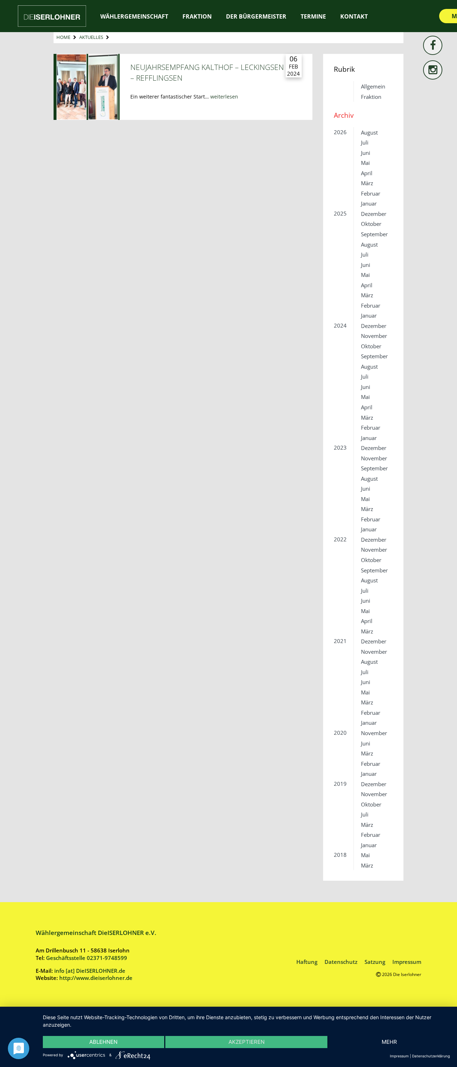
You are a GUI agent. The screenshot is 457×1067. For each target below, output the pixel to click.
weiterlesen (224, 96)
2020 (340, 732)
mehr (389, 1041)
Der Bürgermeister (256, 16)
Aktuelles (91, 37)
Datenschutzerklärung (431, 1056)
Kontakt (354, 16)
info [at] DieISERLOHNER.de (89, 970)
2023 (340, 447)
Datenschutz (341, 961)
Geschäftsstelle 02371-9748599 (86, 957)
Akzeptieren (246, 1041)
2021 (340, 640)
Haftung (306, 961)
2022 (340, 539)
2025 (340, 213)
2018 (340, 854)
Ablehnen (103, 1041)
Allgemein (373, 86)
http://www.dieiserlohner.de (95, 977)
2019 (340, 783)
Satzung (375, 961)
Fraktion (371, 96)
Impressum (406, 961)
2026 (340, 132)
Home (63, 37)
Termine (313, 16)
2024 (340, 325)
